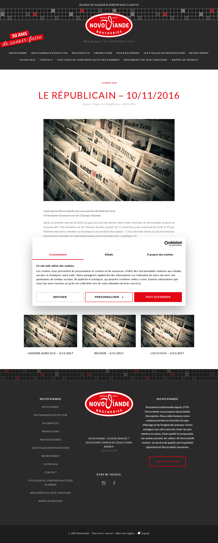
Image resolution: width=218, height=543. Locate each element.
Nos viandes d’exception (50, 415)
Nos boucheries (50, 439)
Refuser (60, 297)
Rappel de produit (50, 501)
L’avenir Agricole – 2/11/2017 (50, 353)
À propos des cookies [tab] (160, 254)
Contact (50, 472)
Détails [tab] (109, 254)
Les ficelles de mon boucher (50, 447)
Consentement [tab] (58, 254)
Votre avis (51, 464)
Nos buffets (50, 423)
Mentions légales (125, 533)
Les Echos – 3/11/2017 (167, 353)
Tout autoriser (157, 297)
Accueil (87, 104)
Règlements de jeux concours (50, 492)
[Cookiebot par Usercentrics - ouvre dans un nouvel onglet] (167, 243)
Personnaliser (107, 297)
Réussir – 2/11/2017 (109, 353)
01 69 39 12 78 (109, 450)
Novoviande (50, 406)
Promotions (50, 431)
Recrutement (51, 455)
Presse (96, 104)
